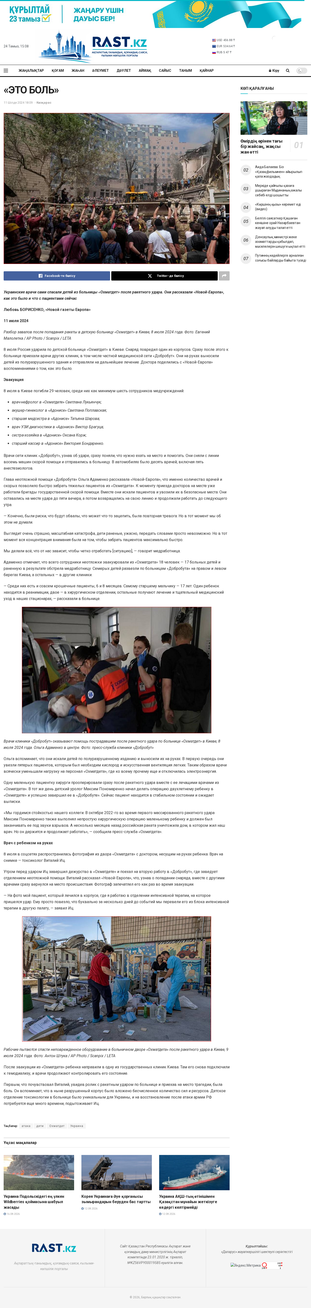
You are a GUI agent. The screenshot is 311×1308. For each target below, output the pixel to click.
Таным (185, 71)
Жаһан (78, 71)
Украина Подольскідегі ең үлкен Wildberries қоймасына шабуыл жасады (34, 1202)
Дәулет (124, 71)
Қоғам (58, 71)
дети (40, 1126)
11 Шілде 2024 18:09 (18, 102)
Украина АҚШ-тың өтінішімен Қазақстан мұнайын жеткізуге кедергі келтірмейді (188, 1202)
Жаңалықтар (31, 71)
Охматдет (57, 1126)
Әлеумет (100, 71)
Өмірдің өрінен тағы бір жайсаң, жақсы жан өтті (262, 146)
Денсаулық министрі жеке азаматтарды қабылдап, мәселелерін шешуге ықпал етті (280, 241)
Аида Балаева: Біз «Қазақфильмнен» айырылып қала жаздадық (278, 171)
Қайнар (207, 71)
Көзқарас (44, 102)
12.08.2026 (90, 1208)
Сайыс (165, 71)
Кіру (275, 71)
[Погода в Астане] (274, 38)
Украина (76, 1126)
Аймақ (145, 71)
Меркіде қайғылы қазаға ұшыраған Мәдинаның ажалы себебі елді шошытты (278, 190)
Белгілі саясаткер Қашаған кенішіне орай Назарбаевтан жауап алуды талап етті (277, 223)
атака (26, 1126)
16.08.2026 (13, 1214)
